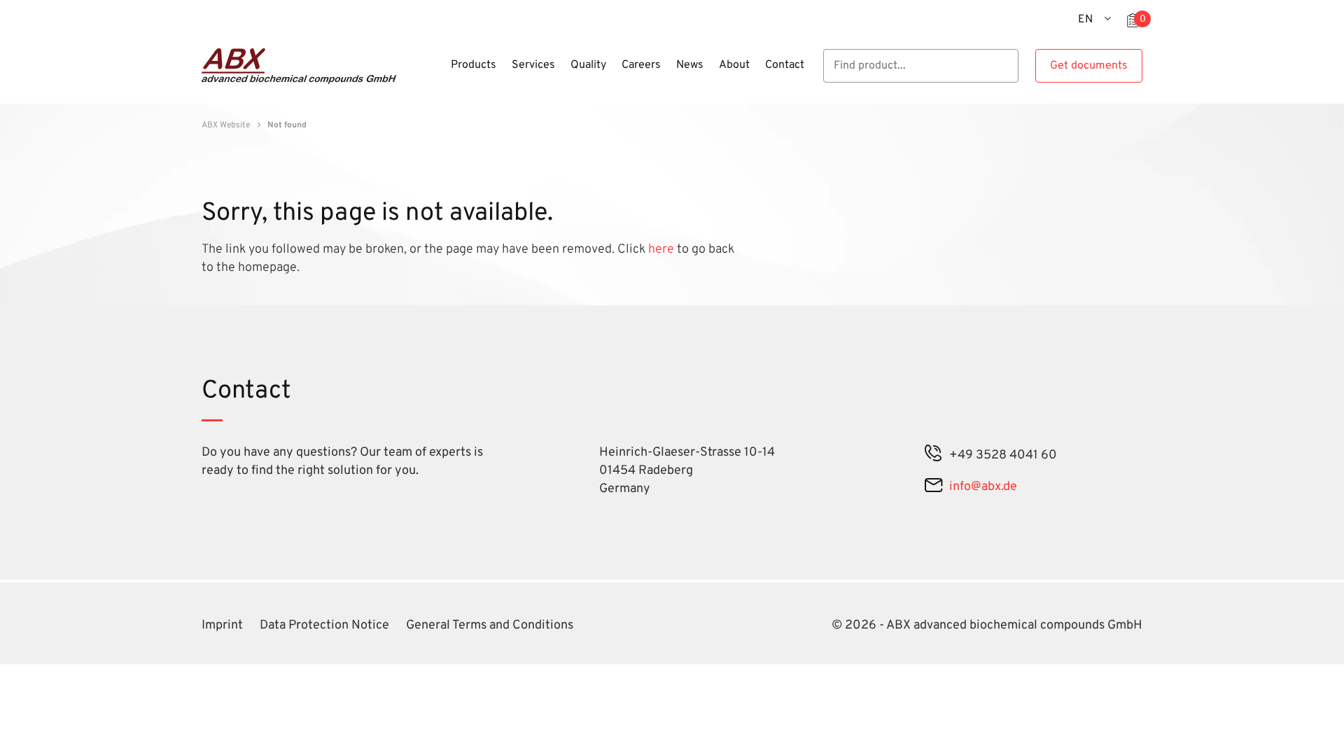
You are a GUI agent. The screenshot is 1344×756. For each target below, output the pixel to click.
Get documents (1089, 66)
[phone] (934, 455)
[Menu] (439, 73)
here (662, 249)
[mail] (933, 487)
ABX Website (226, 125)
